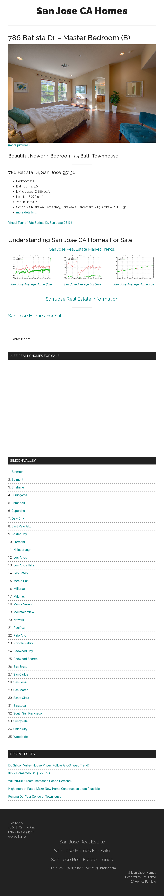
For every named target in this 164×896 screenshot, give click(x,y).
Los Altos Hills (23, 565)
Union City (20, 729)
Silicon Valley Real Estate (140, 877)
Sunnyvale (20, 721)
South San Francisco (27, 713)
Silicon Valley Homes (142, 872)
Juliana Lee (55, 868)
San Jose (20, 682)
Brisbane (18, 487)
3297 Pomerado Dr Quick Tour (29, 773)
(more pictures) (19, 145)
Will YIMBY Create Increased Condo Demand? (40, 781)
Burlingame (19, 495)
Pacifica (19, 628)
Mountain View (23, 612)
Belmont (17, 479)
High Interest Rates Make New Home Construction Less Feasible (54, 789)
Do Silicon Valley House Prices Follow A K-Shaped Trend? (49, 765)
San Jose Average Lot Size (82, 284)
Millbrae (19, 589)
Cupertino (18, 511)
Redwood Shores (25, 659)
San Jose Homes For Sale (36, 316)
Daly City (18, 518)
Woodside (20, 737)
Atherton (17, 472)
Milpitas (19, 596)
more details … (26, 212)
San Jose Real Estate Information (82, 299)
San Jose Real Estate (82, 842)
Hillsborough (22, 550)
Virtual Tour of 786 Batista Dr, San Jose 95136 (40, 223)
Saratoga (19, 706)
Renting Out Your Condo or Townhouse (34, 796)
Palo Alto (19, 635)
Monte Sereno (23, 604)
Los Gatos (20, 573)
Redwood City (23, 651)
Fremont (19, 542)
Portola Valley (23, 643)
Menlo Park (21, 581)
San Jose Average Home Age (133, 284)
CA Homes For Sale (143, 881)
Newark (18, 620)
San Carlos (20, 674)
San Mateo (20, 690)
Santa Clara (21, 698)
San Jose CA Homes (82, 10)
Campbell (18, 503)
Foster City (19, 534)
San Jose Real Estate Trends (82, 859)
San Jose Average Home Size (30, 284)
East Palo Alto (21, 526)
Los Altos (20, 557)
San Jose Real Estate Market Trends (82, 249)
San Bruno (20, 667)
